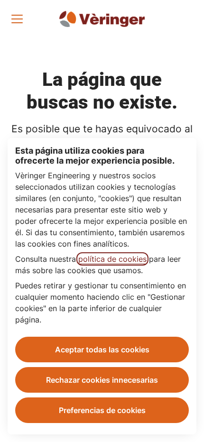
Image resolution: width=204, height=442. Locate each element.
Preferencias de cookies (102, 410)
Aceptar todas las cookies (102, 349)
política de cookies (112, 259)
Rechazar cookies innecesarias (102, 380)
